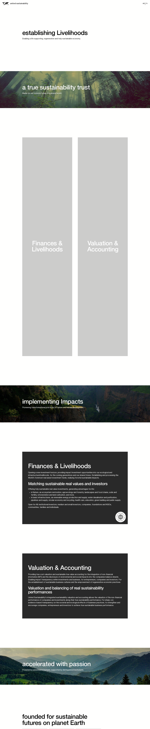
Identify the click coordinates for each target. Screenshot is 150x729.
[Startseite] (5, 3)
